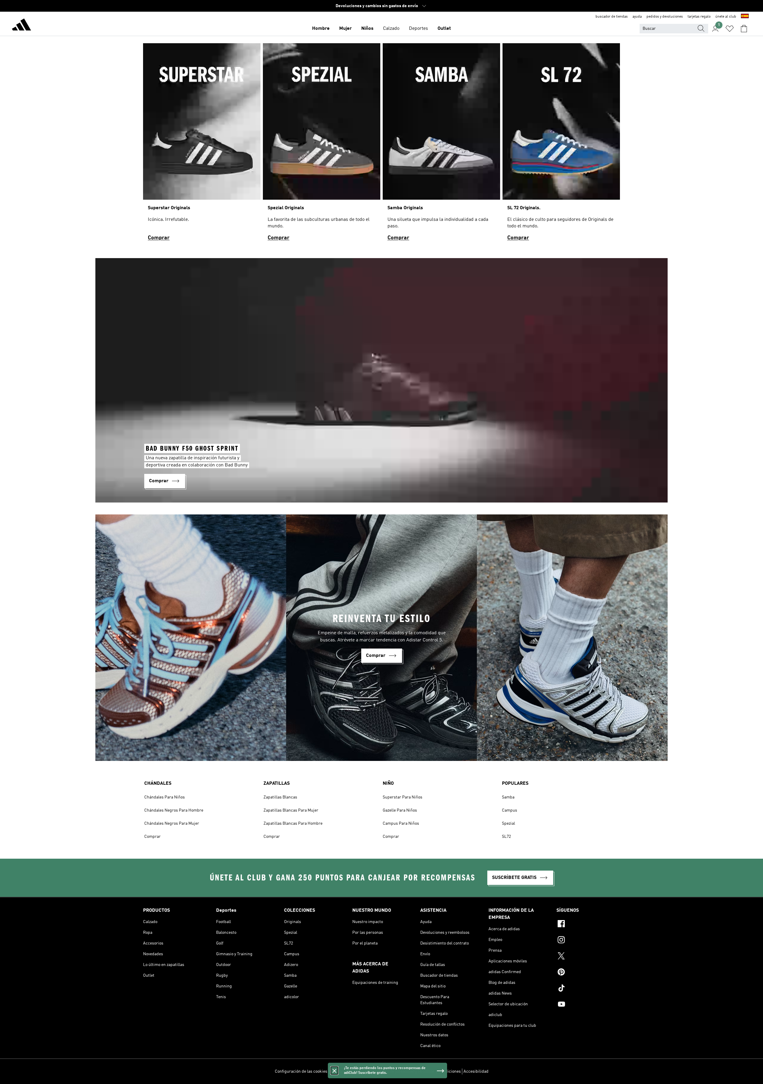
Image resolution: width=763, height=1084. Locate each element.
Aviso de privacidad (397, 1071)
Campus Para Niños (401, 823)
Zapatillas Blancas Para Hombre (292, 823)
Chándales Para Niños (164, 797)
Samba (508, 797)
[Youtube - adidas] (588, 1005)
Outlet (444, 28)
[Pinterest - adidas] (588, 973)
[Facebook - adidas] (588, 924)
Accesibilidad (475, 1071)
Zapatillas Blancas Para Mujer (290, 810)
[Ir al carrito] (744, 28)
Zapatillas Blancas (280, 797)
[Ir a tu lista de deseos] (729, 28)
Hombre (321, 28)
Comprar (159, 238)
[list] (381, 144)
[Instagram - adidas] (588, 941)
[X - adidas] (588, 957)
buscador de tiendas (611, 16)
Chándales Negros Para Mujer (171, 823)
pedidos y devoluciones (664, 16)
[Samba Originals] (441, 144)
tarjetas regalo (699, 16)
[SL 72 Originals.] (561, 144)
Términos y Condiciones (439, 1071)
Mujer (345, 28)
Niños (367, 28)
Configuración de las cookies (301, 1071)
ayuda (637, 16)
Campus (509, 810)
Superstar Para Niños (402, 797)
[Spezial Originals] (321, 144)
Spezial (508, 823)
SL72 (506, 837)
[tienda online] (21, 25)
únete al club (725, 16)
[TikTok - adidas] (588, 989)
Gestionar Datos (344, 1071)
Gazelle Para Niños (400, 810)
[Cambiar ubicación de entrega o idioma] (745, 16)
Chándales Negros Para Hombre (173, 810)
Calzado (391, 28)
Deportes (418, 28)
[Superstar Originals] (201, 144)
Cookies (369, 1071)
